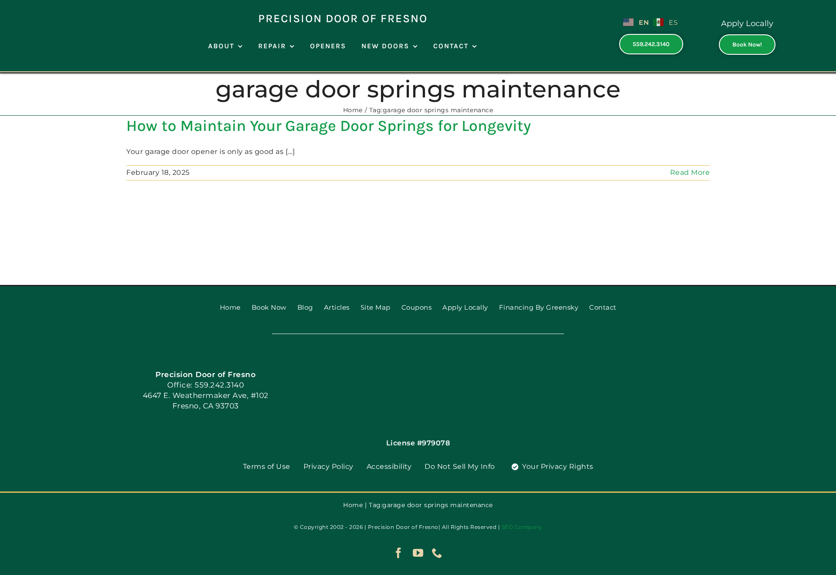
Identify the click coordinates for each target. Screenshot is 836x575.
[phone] (437, 553)
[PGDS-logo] (61, 7)
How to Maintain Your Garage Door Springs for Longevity (328, 126)
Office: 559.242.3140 (205, 385)
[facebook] (398, 553)
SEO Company (522, 527)
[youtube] (418, 553)
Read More (690, 172)
